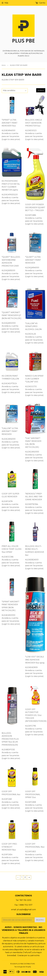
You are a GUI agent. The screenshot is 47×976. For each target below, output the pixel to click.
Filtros (41, 90)
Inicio (4, 65)
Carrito (42, 3)
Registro (40, 920)
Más (6, 3)
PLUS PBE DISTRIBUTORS (25, 964)
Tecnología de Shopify (22, 967)
